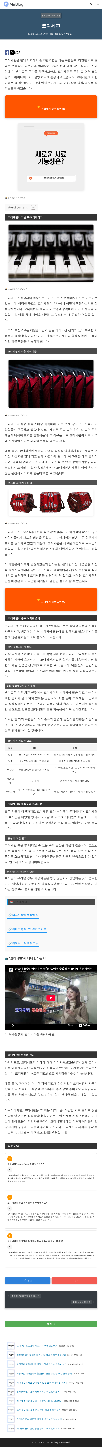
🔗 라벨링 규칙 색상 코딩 (23, 943)
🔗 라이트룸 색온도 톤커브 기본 (27, 929)
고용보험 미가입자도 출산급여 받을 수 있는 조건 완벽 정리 (44, 1373)
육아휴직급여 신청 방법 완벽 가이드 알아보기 (38, 1428)
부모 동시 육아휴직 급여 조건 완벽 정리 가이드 (39, 1410)
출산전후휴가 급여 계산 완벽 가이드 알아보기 (38, 1392)
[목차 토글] (32, 207)
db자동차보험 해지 (82, 1301)
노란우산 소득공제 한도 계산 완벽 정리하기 (37, 1346)
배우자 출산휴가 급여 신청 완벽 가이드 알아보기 (39, 1401)
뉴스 (48, 15)
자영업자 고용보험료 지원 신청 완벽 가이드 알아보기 (42, 1364)
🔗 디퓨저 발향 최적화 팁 (23, 915)
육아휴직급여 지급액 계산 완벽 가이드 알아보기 (39, 1419)
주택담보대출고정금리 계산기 (25, 1296)
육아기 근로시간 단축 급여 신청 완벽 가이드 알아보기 (42, 1382)
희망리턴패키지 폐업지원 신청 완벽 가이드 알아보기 (41, 1355)
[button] (91, 4)
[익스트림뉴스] (13, 4)
